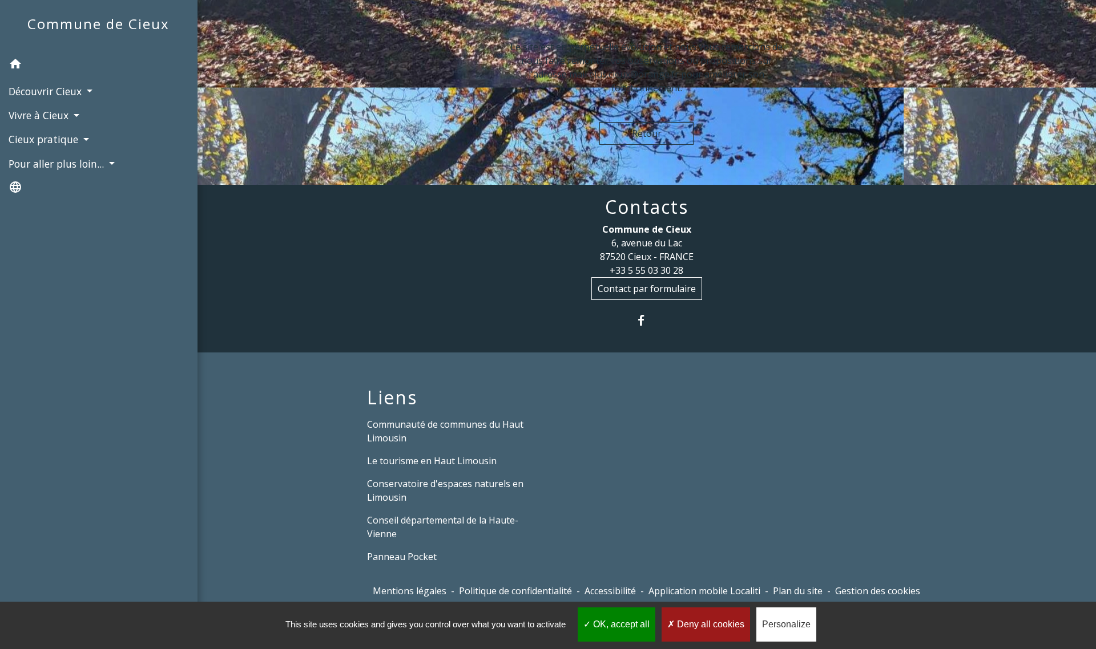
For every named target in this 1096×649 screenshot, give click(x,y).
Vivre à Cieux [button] (40, 115)
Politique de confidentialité (515, 591)
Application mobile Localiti (704, 591)
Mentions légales (409, 591)
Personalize (786, 624)
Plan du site (798, 591)
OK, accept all (620, 624)
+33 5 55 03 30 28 (646, 270)
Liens (392, 397)
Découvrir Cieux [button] (46, 91)
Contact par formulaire (647, 288)
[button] (99, 65)
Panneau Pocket (402, 556)
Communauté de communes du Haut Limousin (445, 431)
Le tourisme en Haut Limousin (432, 461)
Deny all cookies (709, 624)
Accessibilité (610, 591)
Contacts (646, 207)
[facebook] (646, 320)
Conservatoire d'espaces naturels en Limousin (445, 490)
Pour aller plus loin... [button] (58, 164)
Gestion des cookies (877, 591)
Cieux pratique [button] (45, 139)
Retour (647, 133)
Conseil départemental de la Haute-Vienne (442, 527)
